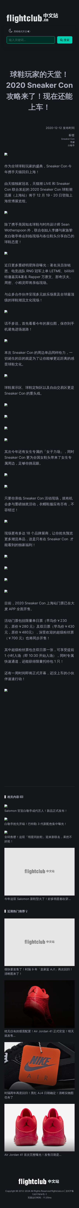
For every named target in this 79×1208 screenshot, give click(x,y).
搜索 (66, 40)
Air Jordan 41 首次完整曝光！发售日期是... (32, 1154)
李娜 (72, 142)
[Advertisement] (39, 737)
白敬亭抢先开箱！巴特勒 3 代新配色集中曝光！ (35, 824)
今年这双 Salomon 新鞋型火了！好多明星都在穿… (37, 899)
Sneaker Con (68, 138)
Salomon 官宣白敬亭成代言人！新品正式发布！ (35, 810)
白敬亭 (71, 145)
